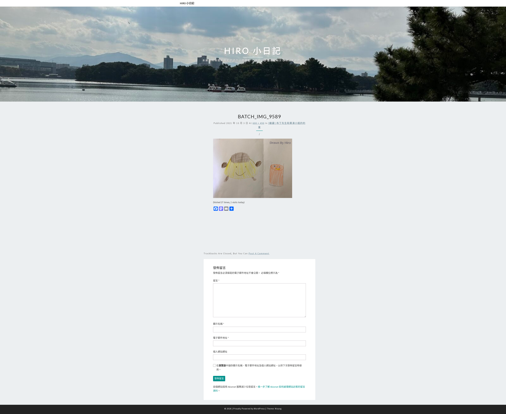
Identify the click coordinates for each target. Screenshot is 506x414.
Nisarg (278, 408)
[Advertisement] (259, 232)
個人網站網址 (220, 351)
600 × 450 (258, 123)
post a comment (259, 253)
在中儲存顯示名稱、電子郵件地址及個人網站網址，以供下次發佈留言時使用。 (259, 367)
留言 (216, 280)
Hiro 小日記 (187, 3)
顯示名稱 (218, 323)
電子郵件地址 (221, 337)
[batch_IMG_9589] (252, 169)
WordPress (259, 408)
